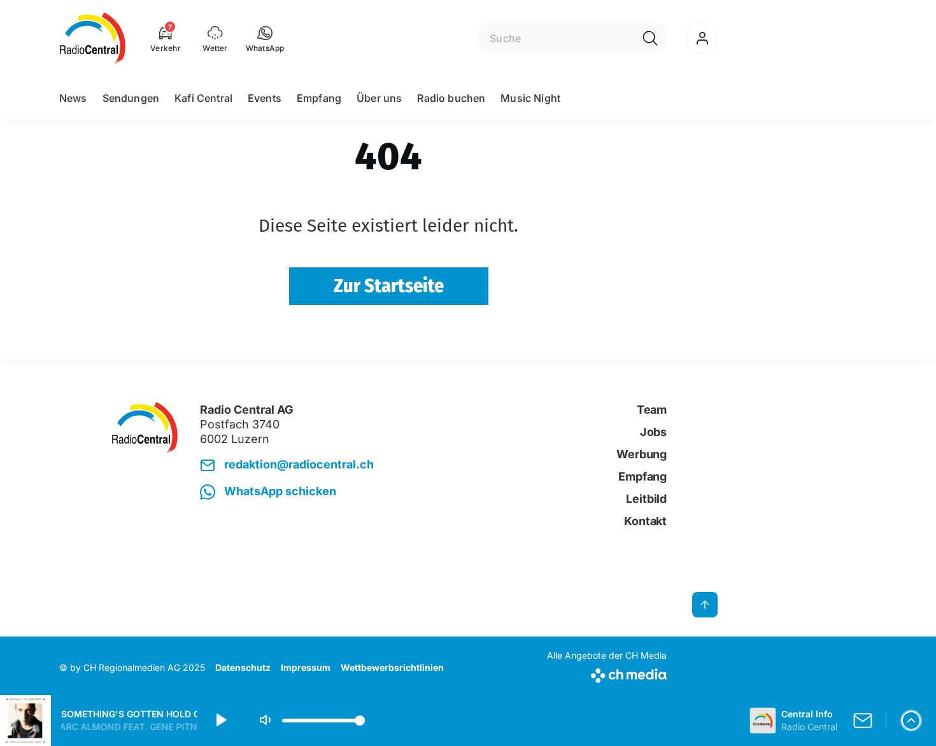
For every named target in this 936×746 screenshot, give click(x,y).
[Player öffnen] (911, 720)
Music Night (530, 98)
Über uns (379, 98)
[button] (265, 38)
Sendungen (131, 98)
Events (264, 98)
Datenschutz (243, 667)
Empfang (319, 98)
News (73, 98)
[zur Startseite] (92, 38)
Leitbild (646, 498)
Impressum (305, 667)
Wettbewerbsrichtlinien (392, 667)
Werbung (641, 454)
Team (652, 409)
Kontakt (645, 521)
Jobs (653, 432)
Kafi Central (203, 98)
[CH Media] (607, 673)
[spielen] (220, 720)
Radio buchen (451, 98)
